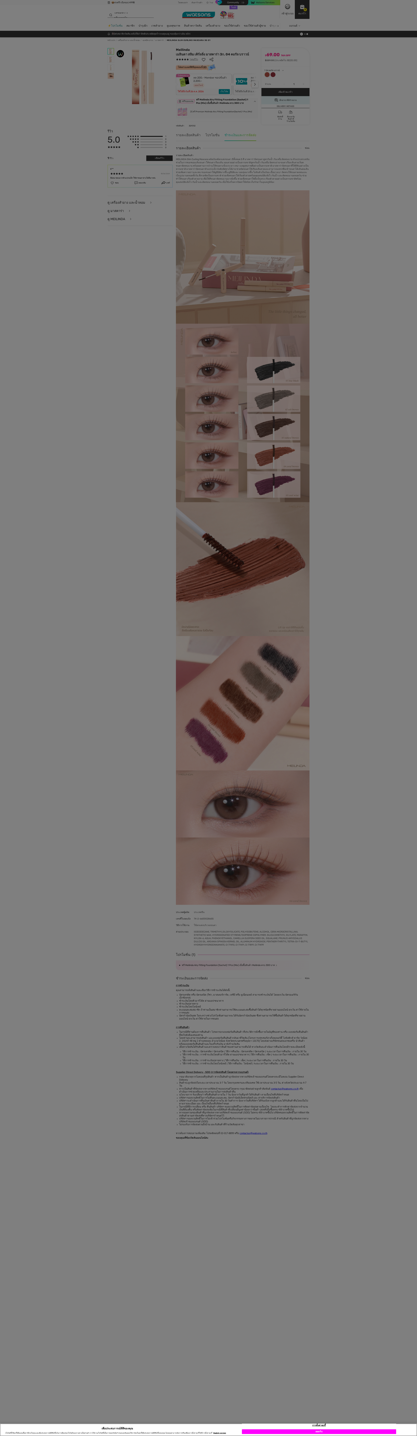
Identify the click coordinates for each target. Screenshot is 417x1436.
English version (219, 1433)
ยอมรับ (319, 1431)
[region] (208, 1430)
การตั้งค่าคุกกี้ (319, 1425)
